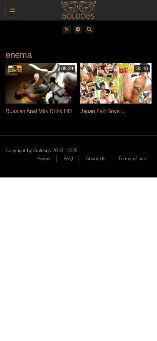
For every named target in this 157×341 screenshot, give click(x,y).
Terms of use (132, 158)
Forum (44, 158)
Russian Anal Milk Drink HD (38, 111)
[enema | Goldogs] (76, 9)
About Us (96, 158)
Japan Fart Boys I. (102, 111)
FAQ (68, 158)
